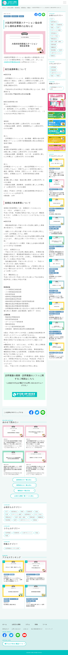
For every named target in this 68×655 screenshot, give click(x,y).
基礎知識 (32, 517)
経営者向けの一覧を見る (24, 479)
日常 (7, 514)
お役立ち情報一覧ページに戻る (24, 496)
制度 (22, 511)
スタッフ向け (38, 514)
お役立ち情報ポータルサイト (12, 2)
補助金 (29, 7)
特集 (36, 624)
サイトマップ (49, 629)
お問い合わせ (15, 629)
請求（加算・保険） (20, 517)
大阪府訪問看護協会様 (12, 62)
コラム (28, 624)
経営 (15, 520)
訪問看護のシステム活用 (12, 548)
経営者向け (17, 7)
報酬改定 (40, 517)
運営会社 (4, 629)
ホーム (4, 7)
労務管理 (29, 511)
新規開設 (8, 520)
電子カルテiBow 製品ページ (14, 643)
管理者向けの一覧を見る (24, 485)
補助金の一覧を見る (24, 490)
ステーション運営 (16, 514)
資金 (37, 511)
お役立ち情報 (10, 7)
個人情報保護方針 (36, 629)
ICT (7, 511)
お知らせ (25, 629)
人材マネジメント (25, 520)
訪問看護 (8, 532)
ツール (45, 624)
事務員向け (9, 517)
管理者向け (23, 7)
